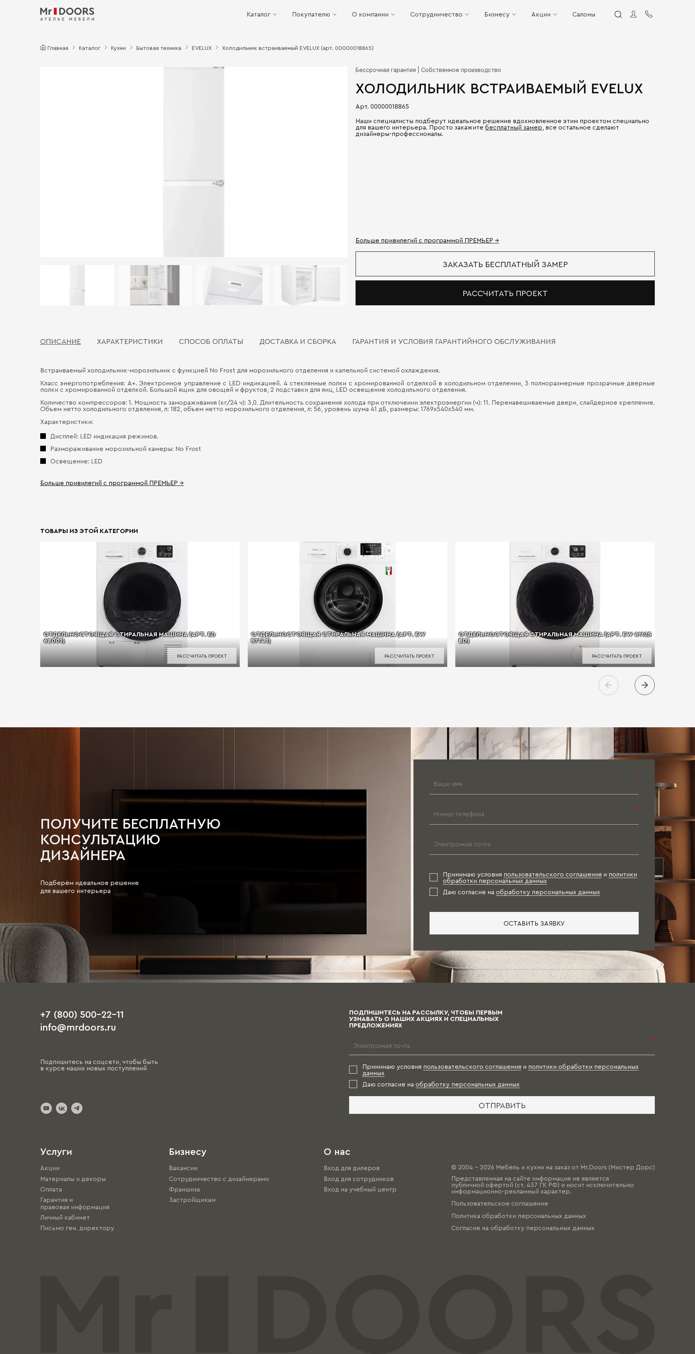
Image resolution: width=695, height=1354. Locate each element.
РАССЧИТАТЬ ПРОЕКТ (505, 293)
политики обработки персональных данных (540, 877)
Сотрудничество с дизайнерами (219, 1178)
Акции (541, 14)
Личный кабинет (65, 1217)
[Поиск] (617, 14)
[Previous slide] (608, 685)
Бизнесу (497, 14)
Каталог (258, 14)
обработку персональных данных (548, 892)
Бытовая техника (158, 47)
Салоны (583, 14)
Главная (57, 47)
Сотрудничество (436, 14)
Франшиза (184, 1189)
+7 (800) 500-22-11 (82, 1014)
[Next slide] (645, 685)
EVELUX (202, 47)
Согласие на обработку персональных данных (522, 1227)
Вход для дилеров (352, 1168)
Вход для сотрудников (359, 1178)
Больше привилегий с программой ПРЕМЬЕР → (427, 240)
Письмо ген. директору (77, 1228)
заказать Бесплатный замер (505, 264)
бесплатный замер (513, 127)
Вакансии (183, 1168)
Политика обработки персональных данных (518, 1215)
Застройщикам (192, 1199)
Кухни (118, 47)
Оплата (51, 1189)
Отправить (502, 1105)
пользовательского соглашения (553, 874)
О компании (370, 14)
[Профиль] (633, 14)
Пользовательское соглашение (499, 1203)
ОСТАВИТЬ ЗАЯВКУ (534, 923)
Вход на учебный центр (360, 1189)
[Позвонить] (649, 14)
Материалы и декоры (73, 1178)
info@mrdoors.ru (78, 1026)
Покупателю (311, 14)
